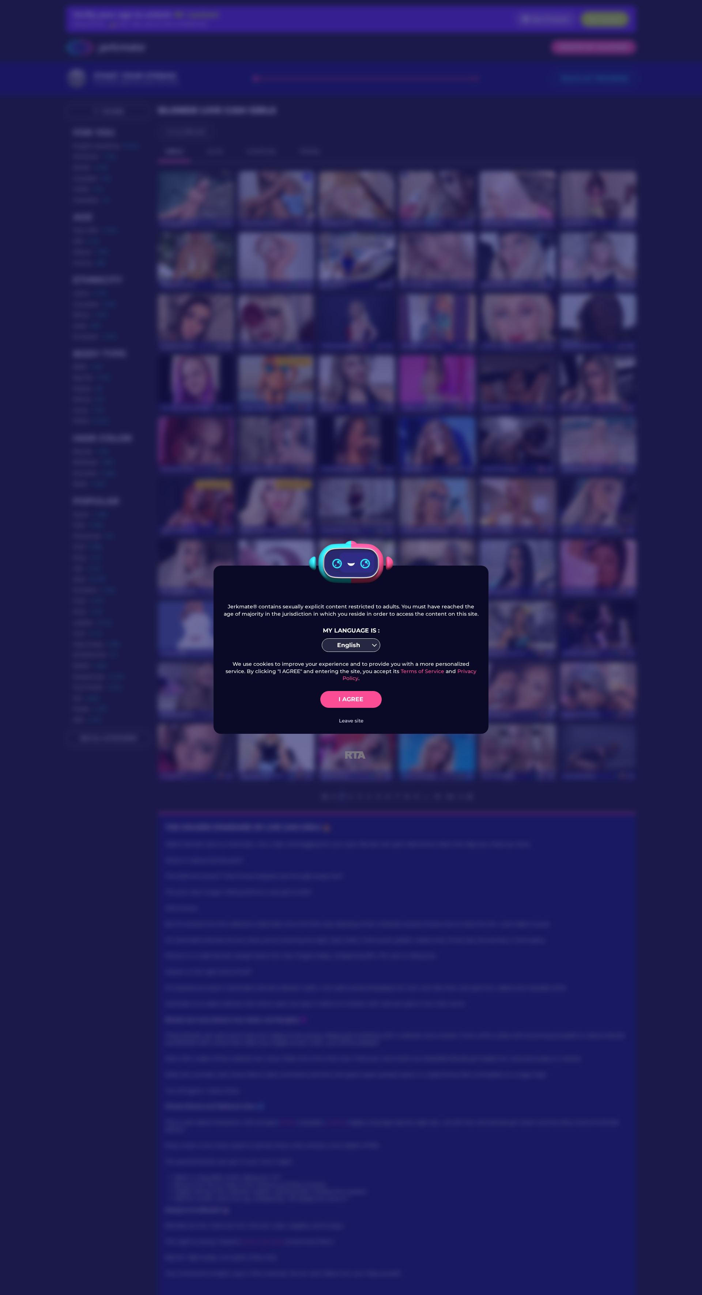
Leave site (351, 721)
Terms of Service (422, 671)
